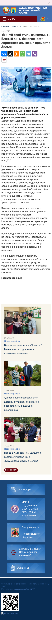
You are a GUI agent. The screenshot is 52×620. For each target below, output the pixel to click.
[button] (5, 19)
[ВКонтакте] (4, 53)
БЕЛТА (32, 589)
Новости (16, 26)
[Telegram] (28, 53)
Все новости (11, 470)
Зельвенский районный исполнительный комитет (33, 10)
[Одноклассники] (16, 53)
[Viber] (34, 53)
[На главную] (6, 10)
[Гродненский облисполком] (44, 19)
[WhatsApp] (22, 53)
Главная (5, 26)
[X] (10, 53)
